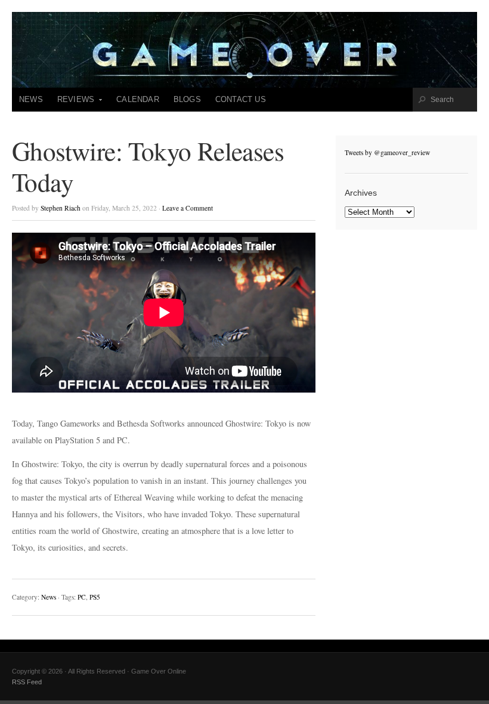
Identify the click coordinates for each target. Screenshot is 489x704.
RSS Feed (27, 682)
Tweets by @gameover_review (387, 152)
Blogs (187, 99)
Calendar (137, 99)
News (31, 99)
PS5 (94, 596)
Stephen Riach (61, 207)
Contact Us (240, 99)
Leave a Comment (187, 207)
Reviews (72, 103)
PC (82, 596)
